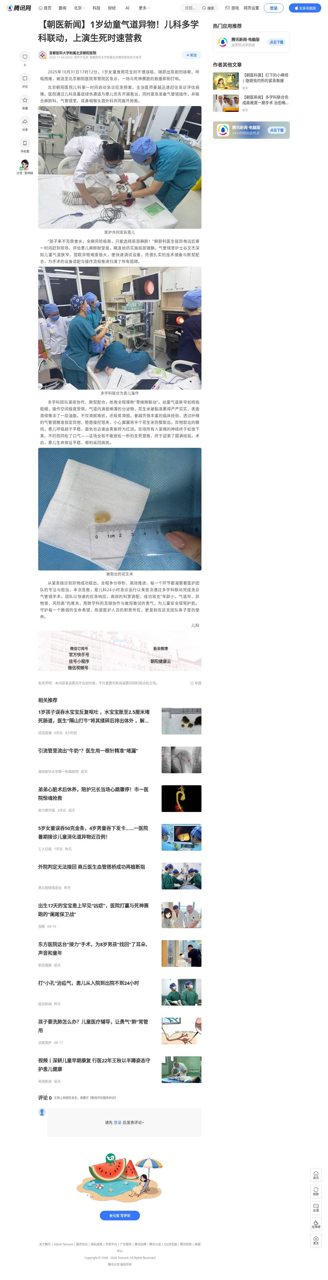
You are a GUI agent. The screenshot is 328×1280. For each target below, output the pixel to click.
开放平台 (111, 1244)
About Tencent (63, 1244)
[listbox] (119, 890)
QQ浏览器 (170, 1244)
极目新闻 (45, 1004)
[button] (276, 42)
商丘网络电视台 (50, 887)
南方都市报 (46, 810)
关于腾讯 (45, 1244)
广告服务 (126, 1244)
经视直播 (45, 733)
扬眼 (41, 926)
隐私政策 (96, 1244)
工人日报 (45, 849)
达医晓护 (45, 1042)
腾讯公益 (155, 1244)
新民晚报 (45, 965)
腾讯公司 (114, 1264)
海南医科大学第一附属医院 (58, 771)
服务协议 (82, 1244)
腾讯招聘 (140, 1244)
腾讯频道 (186, 1244)
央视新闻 (45, 1081)
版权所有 (126, 1264)
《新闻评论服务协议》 (103, 1098)
